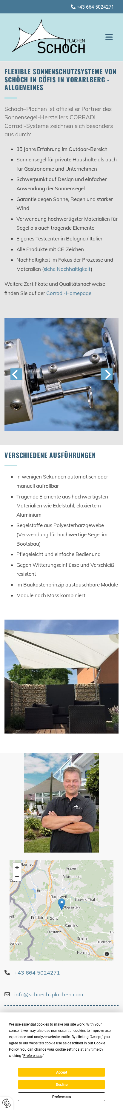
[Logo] (52, 37)
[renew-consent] (6, 1103)
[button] (109, 37)
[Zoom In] (17, 867)
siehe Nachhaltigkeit (67, 269)
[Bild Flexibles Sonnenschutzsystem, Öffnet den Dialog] (61, 375)
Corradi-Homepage (68, 293)
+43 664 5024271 (95, 7)
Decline (61, 1085)
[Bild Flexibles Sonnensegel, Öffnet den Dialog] (61, 677)
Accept (61, 1072)
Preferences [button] (32, 1056)
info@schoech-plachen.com (48, 994)
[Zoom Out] (17, 876)
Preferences (61, 1097)
